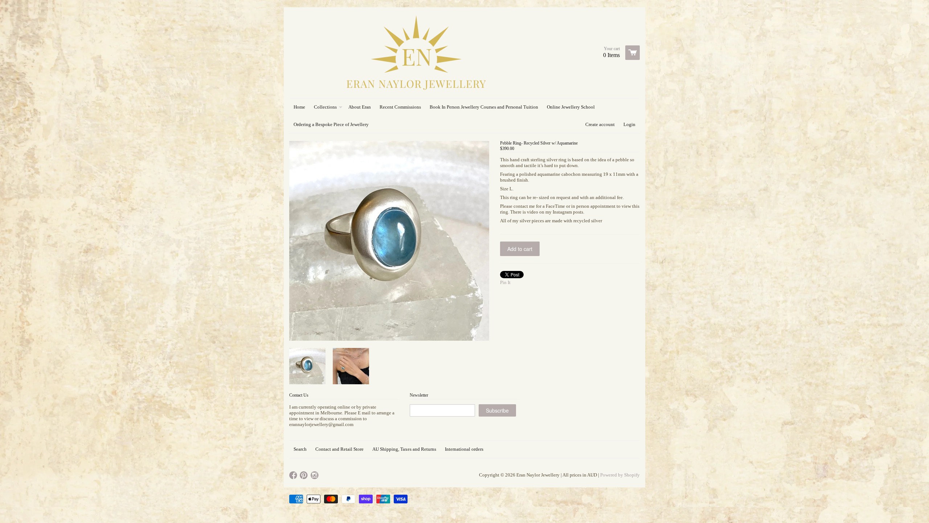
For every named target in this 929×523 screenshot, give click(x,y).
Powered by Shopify (620, 475)
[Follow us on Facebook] (294, 475)
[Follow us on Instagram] (315, 475)
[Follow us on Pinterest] (304, 475)
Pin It (505, 282)
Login (629, 124)
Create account (600, 124)
